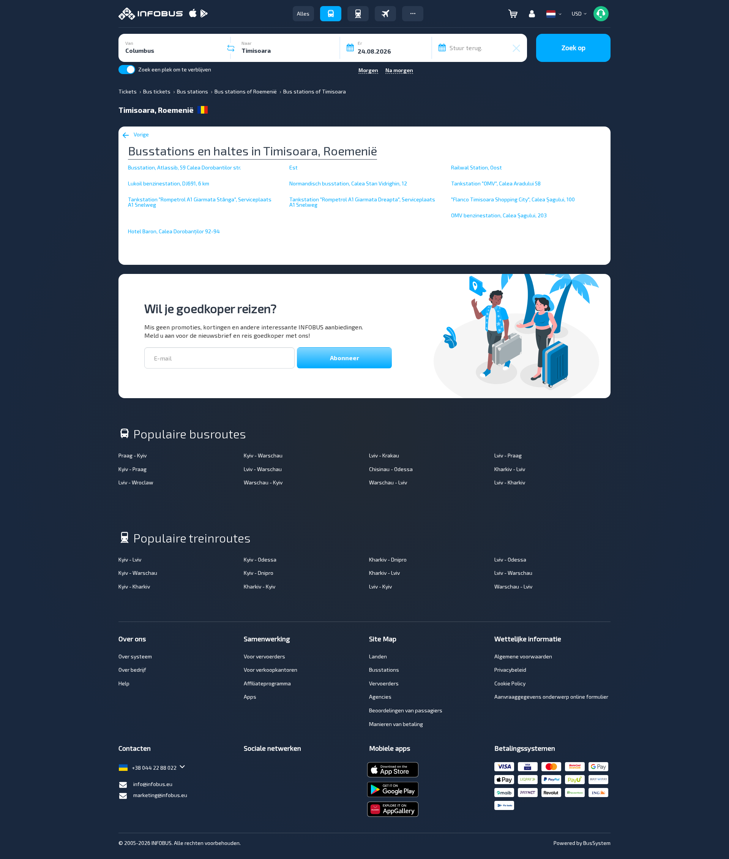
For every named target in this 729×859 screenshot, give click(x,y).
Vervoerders (384, 683)
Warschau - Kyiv (263, 482)
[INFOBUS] (150, 14)
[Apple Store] (192, 14)
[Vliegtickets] (385, 13)
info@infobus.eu (152, 784)
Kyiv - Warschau (263, 455)
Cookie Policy (509, 683)
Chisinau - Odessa (391, 469)
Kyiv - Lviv (129, 559)
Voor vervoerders (264, 656)
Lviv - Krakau (384, 455)
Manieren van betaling (396, 724)
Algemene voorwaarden (523, 656)
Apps (250, 696)
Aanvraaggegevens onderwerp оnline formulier (551, 696)
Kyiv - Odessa (260, 559)
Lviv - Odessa (510, 559)
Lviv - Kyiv (380, 586)
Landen (378, 656)
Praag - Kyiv (132, 455)
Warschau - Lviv (388, 482)
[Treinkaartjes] (358, 13)
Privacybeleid (510, 669)
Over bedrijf (132, 669)
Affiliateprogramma (267, 683)
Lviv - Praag (508, 455)
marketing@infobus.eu (160, 795)
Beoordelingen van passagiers (405, 710)
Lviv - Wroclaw (135, 482)
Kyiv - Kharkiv (134, 586)
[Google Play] (203, 14)
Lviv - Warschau (263, 469)
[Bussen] (330, 13)
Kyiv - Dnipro (258, 573)
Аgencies (380, 696)
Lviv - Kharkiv (509, 482)
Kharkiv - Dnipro (388, 559)
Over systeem (135, 656)
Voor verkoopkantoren (270, 669)
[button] (412, 13)
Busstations (384, 669)
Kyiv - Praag (132, 469)
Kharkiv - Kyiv (259, 586)
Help (123, 683)
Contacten (134, 748)
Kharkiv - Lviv (509, 469)
